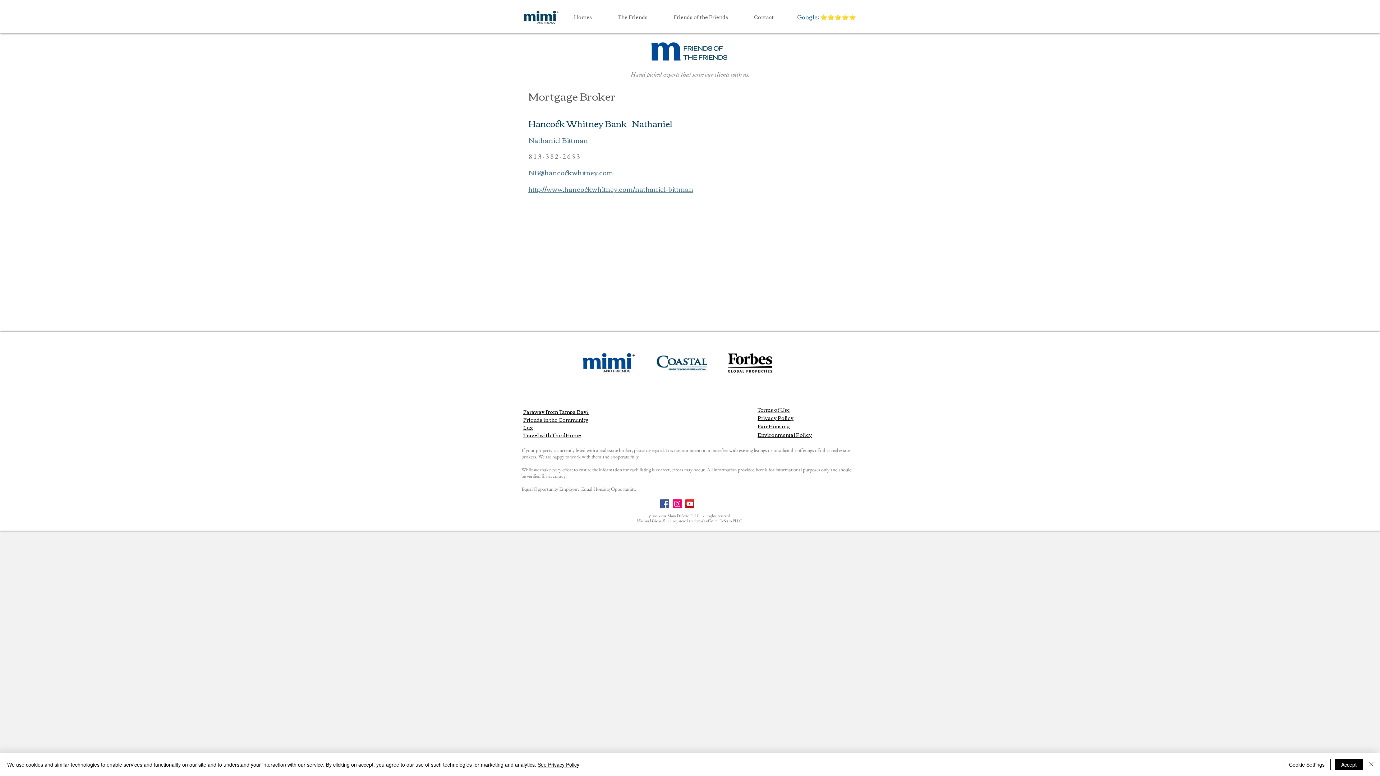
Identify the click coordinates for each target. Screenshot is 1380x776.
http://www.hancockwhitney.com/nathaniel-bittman (610, 189)
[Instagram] (677, 503)
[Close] (1371, 764)
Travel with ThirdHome (552, 435)
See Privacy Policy (558, 764)
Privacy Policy (776, 417)
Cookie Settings (1307, 764)
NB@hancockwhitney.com (571, 172)
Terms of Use (774, 409)
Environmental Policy (785, 434)
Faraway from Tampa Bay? (556, 411)
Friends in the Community (555, 419)
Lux (528, 427)
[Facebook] (664, 503)
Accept (1349, 764)
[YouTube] (689, 503)
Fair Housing (774, 426)
